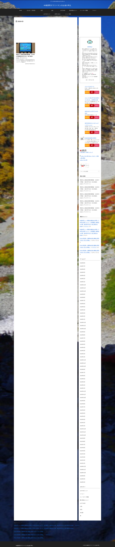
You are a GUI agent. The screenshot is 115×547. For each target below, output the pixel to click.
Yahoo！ (97, 105)
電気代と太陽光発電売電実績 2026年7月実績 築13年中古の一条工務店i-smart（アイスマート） (89, 182)
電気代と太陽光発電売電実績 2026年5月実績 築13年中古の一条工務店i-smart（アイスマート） (89, 196)
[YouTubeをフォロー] (91, 80)
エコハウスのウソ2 (89, 86)
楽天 (92, 92)
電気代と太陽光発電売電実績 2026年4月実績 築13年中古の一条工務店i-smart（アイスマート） (89, 203)
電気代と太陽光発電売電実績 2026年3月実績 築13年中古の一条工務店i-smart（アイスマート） (89, 210)
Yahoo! (97, 92)
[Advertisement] (46, 31)
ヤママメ (89, 46)
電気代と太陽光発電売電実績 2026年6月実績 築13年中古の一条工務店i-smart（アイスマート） (89, 189)
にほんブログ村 (83, 160)
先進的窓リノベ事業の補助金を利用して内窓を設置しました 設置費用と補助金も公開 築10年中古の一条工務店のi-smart (43, 525)
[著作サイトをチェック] (86, 80)
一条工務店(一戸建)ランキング (86, 152)
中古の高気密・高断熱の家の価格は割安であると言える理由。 (29, 531)
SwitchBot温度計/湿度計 (90, 138)
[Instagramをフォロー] (90, 80)
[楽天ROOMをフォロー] (93, 80)
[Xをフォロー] (88, 80)
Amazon (87, 92)
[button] (99, 171)
